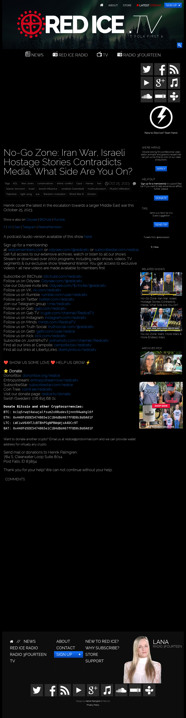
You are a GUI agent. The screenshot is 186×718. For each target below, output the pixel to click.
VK (10, 227)
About (113, 5)
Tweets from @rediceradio (156, 237)
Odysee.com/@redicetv (61, 281)
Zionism (91, 194)
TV (105, 55)
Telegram (29, 227)
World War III (76, 194)
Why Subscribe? (102, 648)
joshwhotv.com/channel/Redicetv (79, 340)
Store (127, 5)
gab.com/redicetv (50, 308)
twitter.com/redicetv (56, 299)
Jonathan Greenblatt (72, 188)
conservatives (45, 183)
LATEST (150, 5)
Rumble (59, 219)
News (36, 55)
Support (94, 661)
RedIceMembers (50, 227)
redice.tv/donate (56, 394)
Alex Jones (27, 183)
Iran (99, 183)
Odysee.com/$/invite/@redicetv (77, 285)
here (88, 236)
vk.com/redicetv (47, 290)
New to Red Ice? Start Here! (161, 131)
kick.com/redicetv (50, 336)
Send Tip (161, 224)
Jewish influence (47, 188)
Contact (65, 648)
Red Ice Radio (73, 55)
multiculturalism (97, 188)
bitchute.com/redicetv (63, 276)
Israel (32, 188)
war (37, 194)
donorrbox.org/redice (41, 375)
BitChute (45, 219)
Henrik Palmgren (93, 701)
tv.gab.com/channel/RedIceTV (67, 313)
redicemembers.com (25, 249)
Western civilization (54, 194)
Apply (161, 168)
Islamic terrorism (15, 188)
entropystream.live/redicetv (54, 380)
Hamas (90, 183)
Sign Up (171, 5)
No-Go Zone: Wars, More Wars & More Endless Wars (161, 335)
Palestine (11, 194)
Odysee (31, 219)
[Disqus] (70, 517)
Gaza (79, 183)
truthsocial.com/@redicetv (71, 326)
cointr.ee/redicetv (37, 389)
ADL (15, 183)
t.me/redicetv (59, 304)
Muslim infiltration (120, 188)
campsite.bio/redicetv (73, 345)
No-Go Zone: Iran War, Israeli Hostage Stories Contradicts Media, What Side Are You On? (159, 302)
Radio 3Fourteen (141, 55)
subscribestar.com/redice (116, 249)
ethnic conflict (65, 183)
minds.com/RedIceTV (57, 322)
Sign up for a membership (153, 183)
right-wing (26, 194)
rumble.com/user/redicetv (64, 294)
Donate (161, 198)
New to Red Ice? (102, 641)
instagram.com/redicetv (65, 317)
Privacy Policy (93, 705)
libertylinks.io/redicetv (77, 349)
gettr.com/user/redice (55, 331)
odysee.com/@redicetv (69, 249)
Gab (17, 227)
